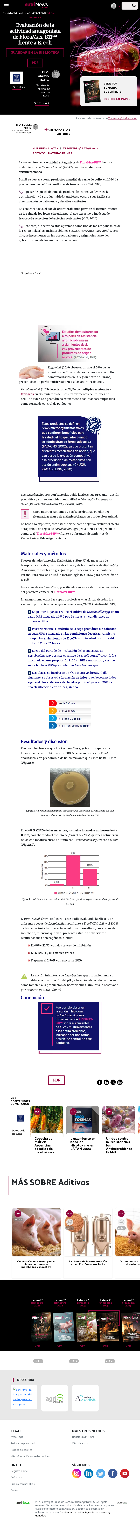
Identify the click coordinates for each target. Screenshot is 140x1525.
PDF (35, 63)
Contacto (16, 1490)
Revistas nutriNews (83, 1437)
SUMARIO (110, 88)
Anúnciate (16, 1477)
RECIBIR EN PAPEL (117, 99)
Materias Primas (60, 153)
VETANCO (22, 1104)
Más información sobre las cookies (30, 1456)
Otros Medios (80, 1443)
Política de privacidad (23, 1443)
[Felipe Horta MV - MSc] (121, 1222)
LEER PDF (110, 84)
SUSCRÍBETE (113, 92)
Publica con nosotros (23, 1484)
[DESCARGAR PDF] (18, 1213)
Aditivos (39, 153)
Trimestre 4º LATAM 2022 (122, 118)
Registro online (19, 1471)
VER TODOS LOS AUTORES (57, 131)
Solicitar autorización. (72, 1512)
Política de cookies (21, 1450)
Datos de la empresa (18, 1132)
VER (37, 1346)
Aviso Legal (17, 1437)
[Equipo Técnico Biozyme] (69, 1222)
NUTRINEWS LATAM (46, 148)
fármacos (27, 394)
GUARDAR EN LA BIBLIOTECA (35, 52)
